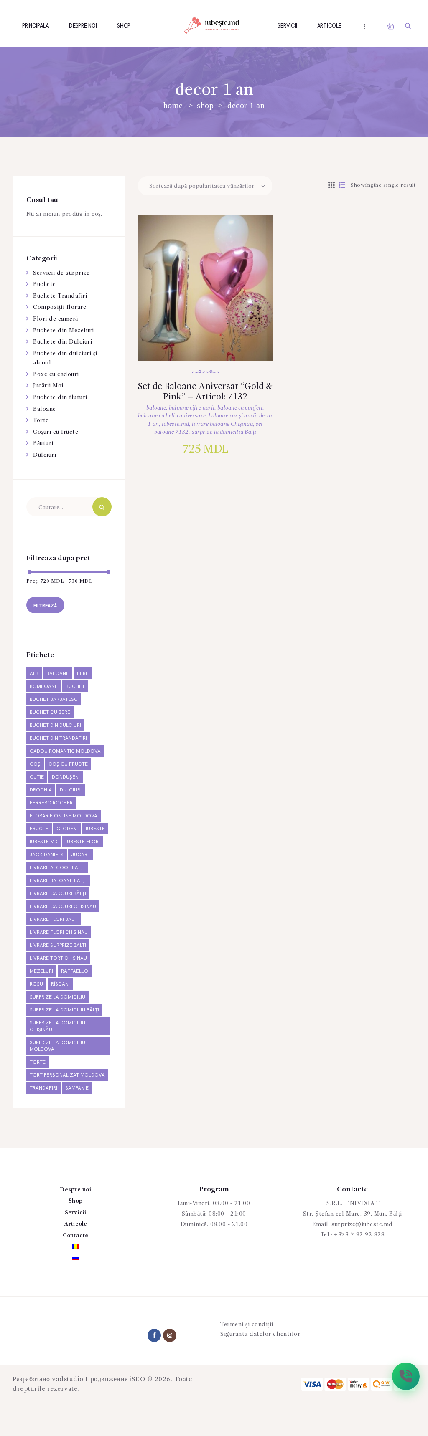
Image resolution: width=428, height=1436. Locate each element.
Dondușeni (66, 777)
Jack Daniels (47, 855)
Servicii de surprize (61, 273)
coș (35, 764)
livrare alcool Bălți (57, 868)
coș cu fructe (68, 764)
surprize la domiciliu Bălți (224, 432)
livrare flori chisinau (59, 932)
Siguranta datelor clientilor (260, 1334)
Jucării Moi (48, 386)
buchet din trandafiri (58, 738)
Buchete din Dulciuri (62, 342)
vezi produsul (213, 299)
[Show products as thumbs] (331, 185)
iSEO (137, 1379)
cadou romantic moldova (65, 751)
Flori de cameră (55, 319)
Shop (205, 105)
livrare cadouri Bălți (58, 893)
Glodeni (67, 829)
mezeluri (41, 971)
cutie (37, 777)
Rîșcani (60, 984)
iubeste (95, 829)
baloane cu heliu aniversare (172, 416)
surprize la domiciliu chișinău (57, 1026)
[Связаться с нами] (406, 1376)
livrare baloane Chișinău (222, 424)
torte (38, 1062)
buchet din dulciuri (55, 725)
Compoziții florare (59, 307)
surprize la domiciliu (57, 997)
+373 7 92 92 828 (359, 1235)
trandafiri (43, 1088)
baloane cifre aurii (191, 408)
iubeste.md (175, 424)
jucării (80, 855)
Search (102, 506)
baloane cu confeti (239, 408)
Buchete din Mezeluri (63, 331)
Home (173, 105)
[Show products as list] (342, 185)
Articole (75, 1224)
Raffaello (74, 971)
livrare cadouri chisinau (63, 906)
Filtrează (45, 606)
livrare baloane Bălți (58, 880)
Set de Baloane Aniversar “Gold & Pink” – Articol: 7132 (205, 392)
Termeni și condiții (246, 1324)
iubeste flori (83, 842)
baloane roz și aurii (232, 416)
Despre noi (75, 1190)
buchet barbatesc (54, 699)
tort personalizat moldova (67, 1075)
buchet (75, 686)
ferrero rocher (51, 803)
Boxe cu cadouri (56, 374)
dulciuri (71, 790)
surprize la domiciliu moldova (57, 1045)
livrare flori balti (54, 919)
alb (34, 673)
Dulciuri (44, 455)
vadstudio (68, 1379)
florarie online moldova (63, 816)
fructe (39, 829)
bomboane (44, 686)
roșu (36, 984)
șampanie (77, 1088)
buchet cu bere (50, 712)
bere (83, 673)
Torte (41, 420)
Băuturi (43, 443)
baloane (156, 408)
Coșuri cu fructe (55, 432)
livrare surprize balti (58, 945)
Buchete (44, 284)
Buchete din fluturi (60, 397)
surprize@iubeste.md (362, 1224)
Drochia (41, 790)
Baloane (44, 409)
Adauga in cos (214, 326)
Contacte (76, 1236)
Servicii (76, 1213)
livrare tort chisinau (58, 958)
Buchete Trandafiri (60, 296)
